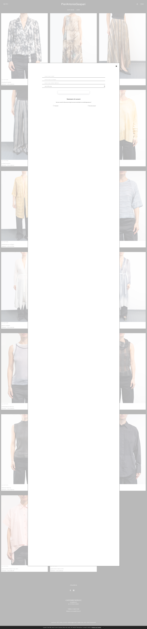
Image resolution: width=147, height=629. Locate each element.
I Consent (56, 105)
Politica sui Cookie (96, 627)
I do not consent (92, 105)
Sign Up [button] (74, 92)
